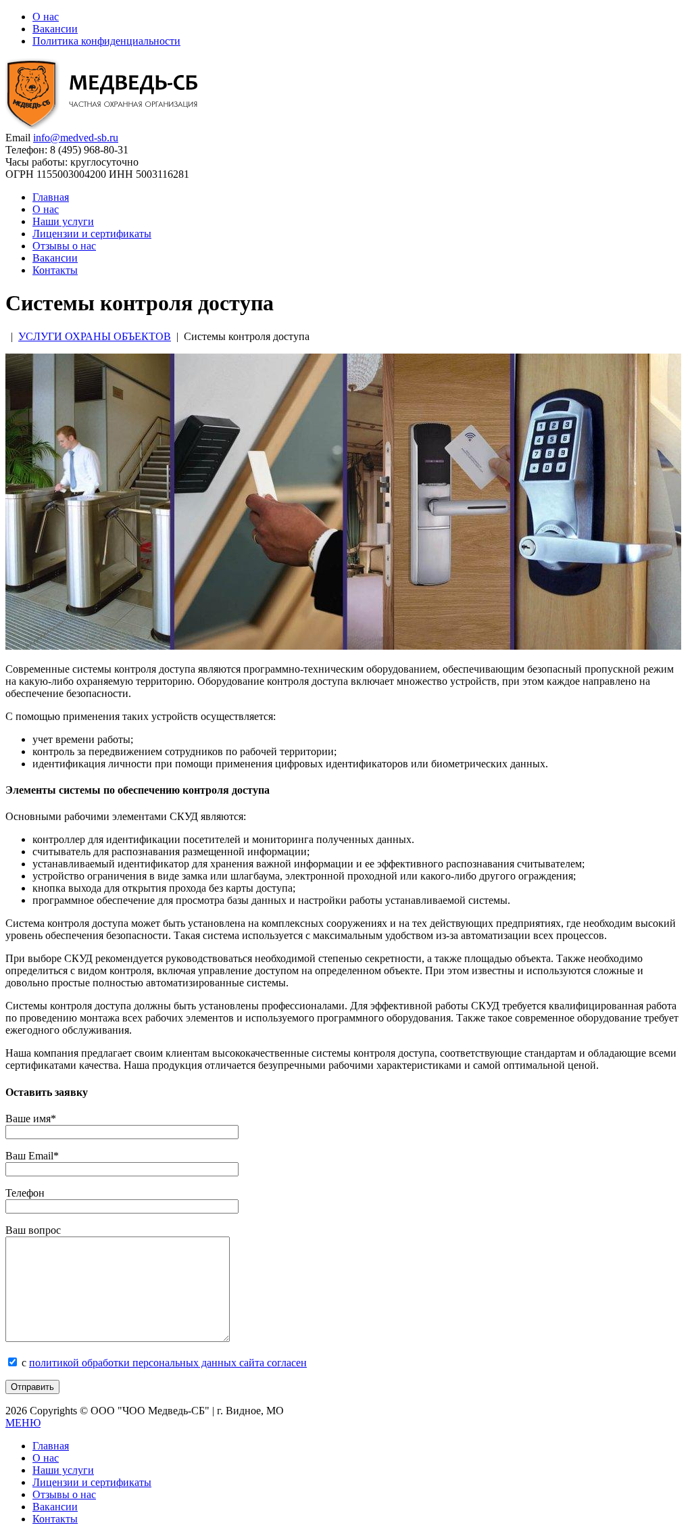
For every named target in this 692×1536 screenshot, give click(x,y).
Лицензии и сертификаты (91, 233)
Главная (50, 197)
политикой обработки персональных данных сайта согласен (168, 1362)
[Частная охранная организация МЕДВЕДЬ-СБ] (106, 125)
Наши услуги (63, 221)
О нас (45, 16)
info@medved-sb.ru (75, 137)
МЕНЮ (23, 1423)
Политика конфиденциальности (106, 41)
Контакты (55, 270)
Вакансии (55, 28)
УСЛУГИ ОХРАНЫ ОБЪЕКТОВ (94, 336)
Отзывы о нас (64, 245)
